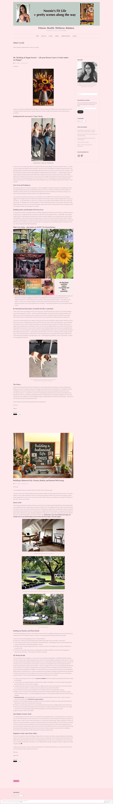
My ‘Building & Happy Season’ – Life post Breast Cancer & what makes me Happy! (41, 58)
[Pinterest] (81, 155)
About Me (43, 36)
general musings (65, 36)
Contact (75, 36)
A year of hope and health (83, 142)
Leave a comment (17, 63)
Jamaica (57, 36)
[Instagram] (78, 155)
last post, (20, 166)
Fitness (51, 36)
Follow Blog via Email (83, 100)
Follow (80, 111)
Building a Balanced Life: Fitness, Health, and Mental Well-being (38, 480)
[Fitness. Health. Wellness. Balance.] (56, 13)
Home (37, 36)
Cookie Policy (21, 801)
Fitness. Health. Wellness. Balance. (56, 27)
